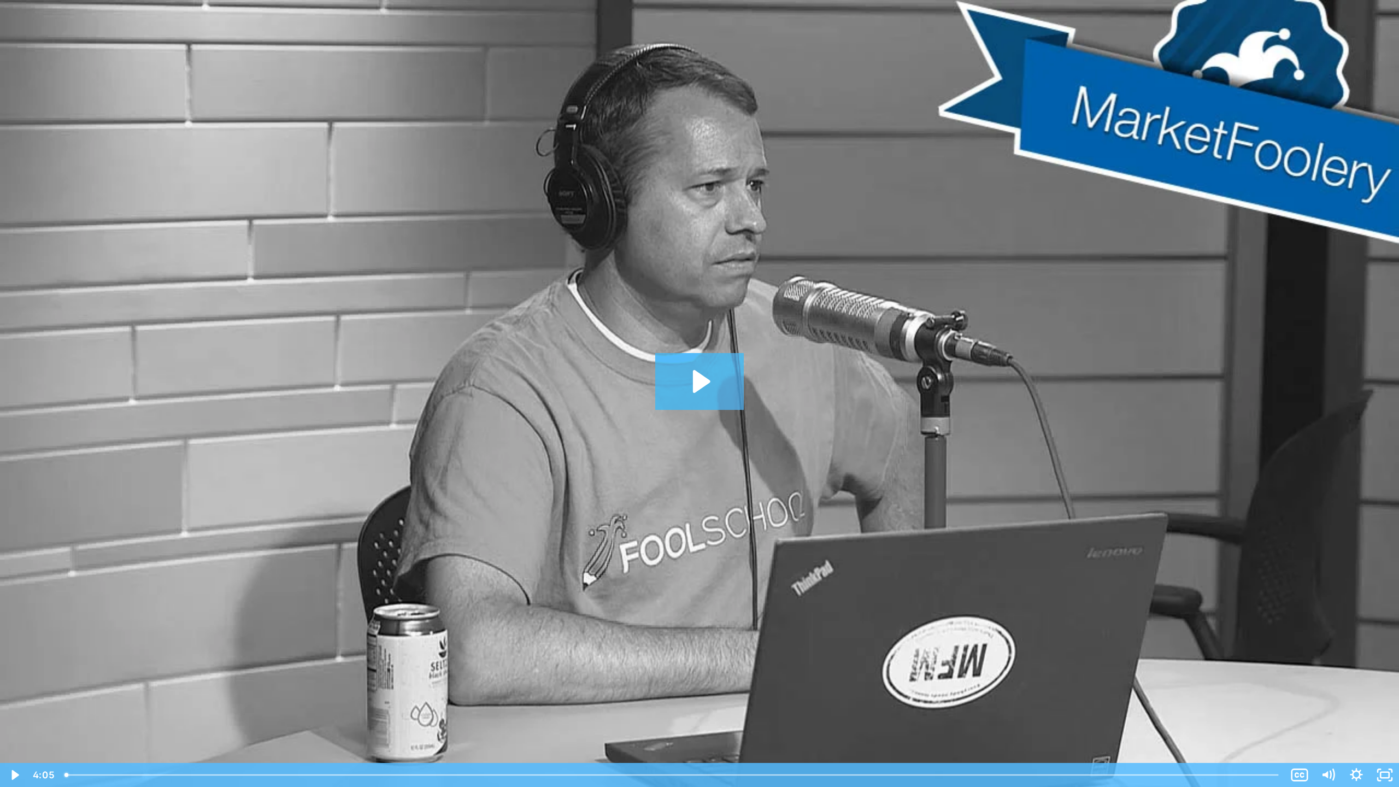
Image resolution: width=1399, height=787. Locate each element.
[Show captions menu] (1299, 775)
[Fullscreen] (1385, 775)
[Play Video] (14, 775)
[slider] (672, 775)
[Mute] (1328, 775)
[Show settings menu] (1356, 775)
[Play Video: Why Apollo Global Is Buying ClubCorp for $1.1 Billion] (699, 381)
